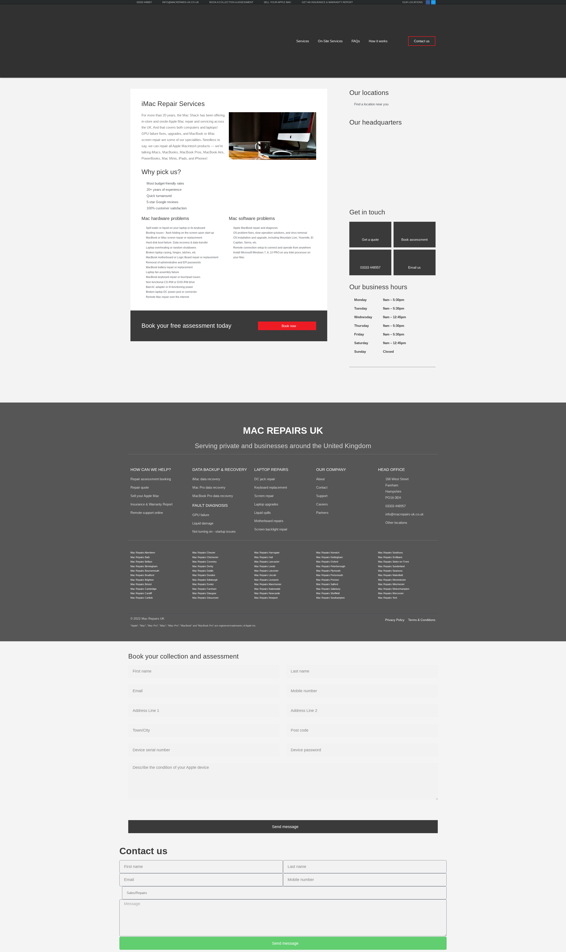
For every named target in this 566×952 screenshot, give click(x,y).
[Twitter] (433, 2)
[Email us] (414, 258)
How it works (378, 41)
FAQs (356, 41)
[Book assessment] (414, 230)
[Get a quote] (370, 230)
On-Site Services (330, 41)
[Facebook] (428, 2)
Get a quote (370, 239)
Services (302, 41)
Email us (414, 267)
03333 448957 (370, 267)
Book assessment (414, 239)
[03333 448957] (370, 258)
